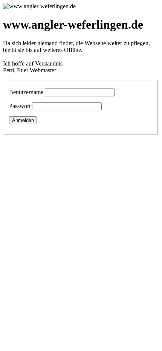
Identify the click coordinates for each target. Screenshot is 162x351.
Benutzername (26, 92)
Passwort (20, 106)
